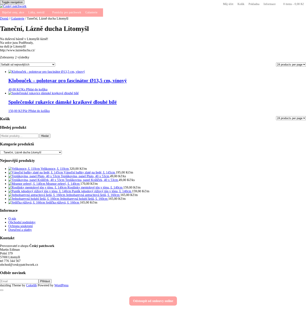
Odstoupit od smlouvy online (153, 301)
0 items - (293, 4)
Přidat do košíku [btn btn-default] (36, 89)
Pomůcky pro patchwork (66, 12)
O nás (12, 218)
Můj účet (228, 4)
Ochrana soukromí (20, 226)
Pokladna (254, 4)
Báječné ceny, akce (13, 12)
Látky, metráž (36, 12)
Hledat (45, 135)
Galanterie (91, 12)
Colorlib (31, 285)
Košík (241, 4)
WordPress (61, 285)
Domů (4, 18)
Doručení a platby (20, 230)
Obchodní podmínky (22, 222)
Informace (270, 4)
